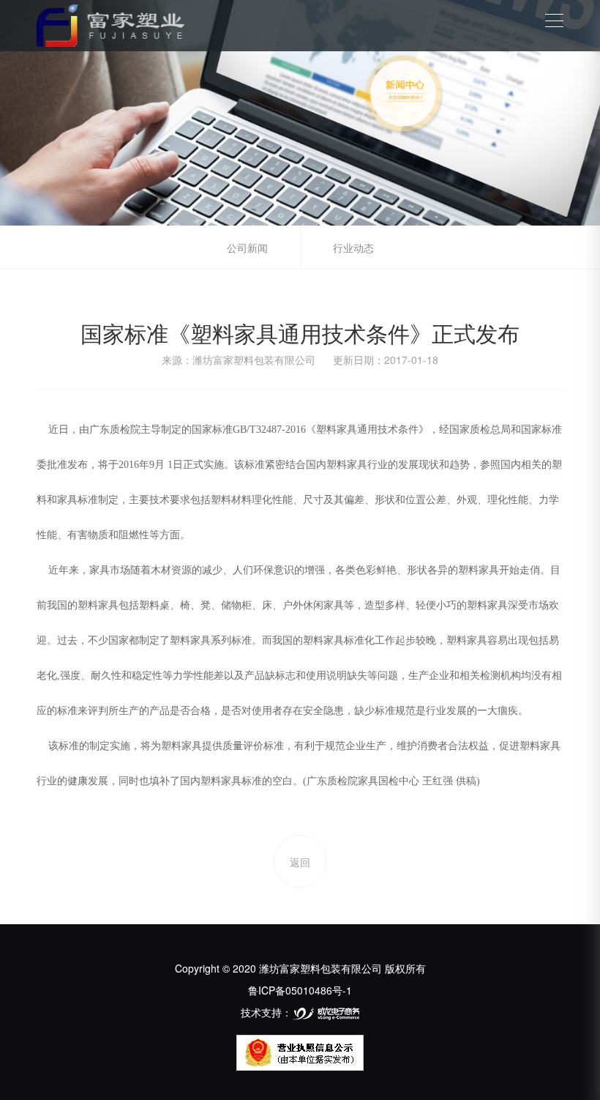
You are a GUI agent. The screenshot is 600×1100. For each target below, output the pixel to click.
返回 (300, 862)
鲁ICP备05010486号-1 (300, 990)
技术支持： (266, 1012)
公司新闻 (247, 247)
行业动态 (353, 247)
